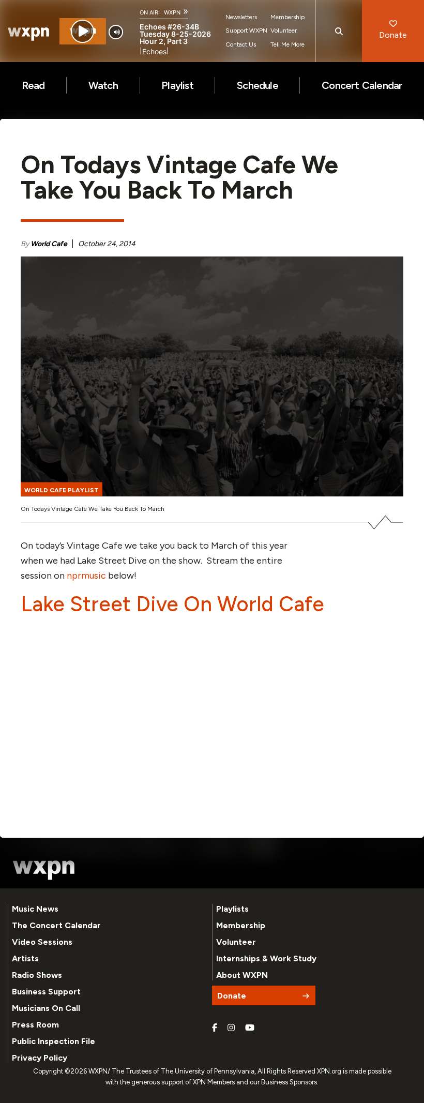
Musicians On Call (46, 1008)
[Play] (82, 31)
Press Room (35, 1025)
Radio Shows (37, 975)
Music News (35, 909)
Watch (103, 85)
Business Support (46, 991)
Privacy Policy (39, 1058)
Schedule (257, 85)
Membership (287, 17)
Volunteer (283, 30)
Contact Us (240, 44)
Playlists (232, 909)
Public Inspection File (53, 1041)
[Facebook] (214, 1028)
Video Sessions (42, 942)
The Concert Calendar (56, 925)
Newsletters (241, 17)
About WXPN (242, 975)
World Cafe (49, 243)
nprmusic (86, 575)
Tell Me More (287, 44)
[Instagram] (231, 1028)
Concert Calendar (362, 85)
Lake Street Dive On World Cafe (172, 604)
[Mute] (116, 32)
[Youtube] (249, 1028)
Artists (25, 958)
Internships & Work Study (266, 958)
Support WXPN (246, 30)
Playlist (177, 85)
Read (33, 85)
